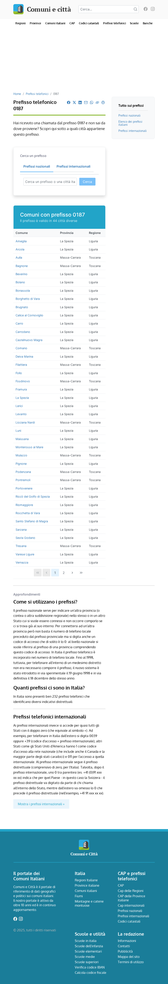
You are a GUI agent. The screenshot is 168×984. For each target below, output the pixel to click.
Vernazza (22, 562)
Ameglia (21, 241)
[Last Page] (81, 573)
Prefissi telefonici (114, 23)
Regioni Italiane (86, 880)
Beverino (21, 274)
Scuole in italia (85, 941)
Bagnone (22, 266)
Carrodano (23, 332)
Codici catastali (89, 23)
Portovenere (24, 488)
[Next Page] (72, 573)
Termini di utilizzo (131, 962)
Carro (19, 323)
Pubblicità (125, 951)
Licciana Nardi (25, 422)
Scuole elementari (88, 951)
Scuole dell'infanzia (89, 946)
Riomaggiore (24, 505)
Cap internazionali (131, 905)
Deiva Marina (24, 356)
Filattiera (21, 364)
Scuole (134, 23)
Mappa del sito (129, 957)
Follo (19, 373)
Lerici (19, 406)
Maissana (22, 439)
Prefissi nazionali (129, 115)
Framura (21, 389)
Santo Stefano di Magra (32, 521)
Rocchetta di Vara (28, 513)
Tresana (21, 546)
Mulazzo (21, 455)
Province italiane (87, 885)
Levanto (21, 414)
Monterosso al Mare (29, 447)
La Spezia (22, 397)
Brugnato (22, 307)
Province (35, 23)
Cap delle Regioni (130, 891)
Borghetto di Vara (28, 298)
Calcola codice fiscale (90, 973)
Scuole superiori (87, 962)
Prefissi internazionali (132, 130)
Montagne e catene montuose (89, 903)
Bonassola (23, 290)
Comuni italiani (55, 23)
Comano (21, 348)
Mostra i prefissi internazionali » (41, 804)
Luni (18, 430)
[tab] (36, 166)
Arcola (20, 249)
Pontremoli (23, 480)
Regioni (20, 23)
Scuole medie (85, 957)
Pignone (21, 463)
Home (17, 94)
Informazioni (127, 941)
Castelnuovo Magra (29, 340)
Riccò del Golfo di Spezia (33, 496)
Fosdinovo (23, 381)
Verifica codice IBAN (90, 967)
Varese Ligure (25, 554)
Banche (148, 23)
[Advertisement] (84, 61)
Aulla (19, 257)
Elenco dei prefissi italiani (130, 123)
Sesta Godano (25, 537)
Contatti (124, 946)
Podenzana (23, 472)
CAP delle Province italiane (131, 898)
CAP (72, 23)
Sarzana (21, 529)
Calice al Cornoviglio (29, 315)
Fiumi (79, 896)
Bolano (20, 282)
